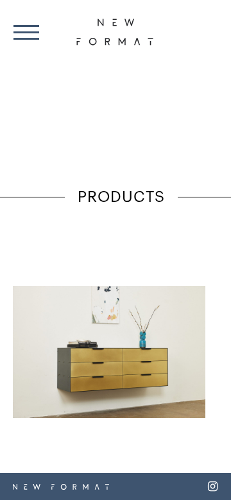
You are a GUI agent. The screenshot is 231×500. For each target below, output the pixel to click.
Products (121, 198)
